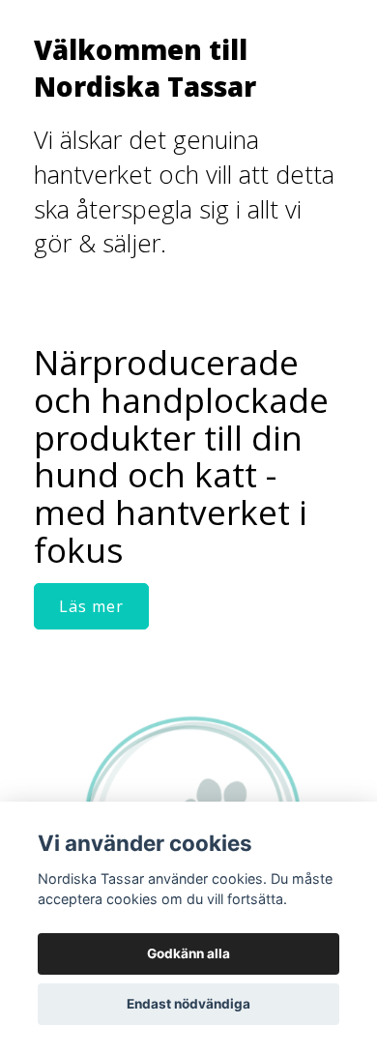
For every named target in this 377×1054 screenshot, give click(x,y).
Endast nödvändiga (188, 1003)
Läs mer (91, 606)
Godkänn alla (188, 953)
